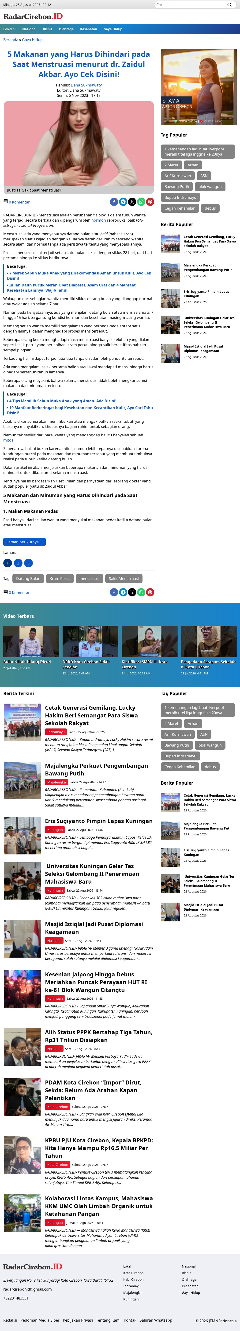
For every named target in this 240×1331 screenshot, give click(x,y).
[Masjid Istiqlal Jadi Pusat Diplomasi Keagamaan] (170, 353)
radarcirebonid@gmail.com (27, 1289)
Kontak (130, 1320)
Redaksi (10, 1320)
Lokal (7, 29)
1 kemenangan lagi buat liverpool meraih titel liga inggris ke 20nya (194, 151)
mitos (8, 440)
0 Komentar (19, 202)
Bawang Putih (177, 186)
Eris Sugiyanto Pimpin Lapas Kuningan (99, 821)
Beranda (10, 39)
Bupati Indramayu (180, 197)
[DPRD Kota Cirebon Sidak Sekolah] (91, 641)
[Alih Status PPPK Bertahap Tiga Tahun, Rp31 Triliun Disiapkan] (22, 1047)
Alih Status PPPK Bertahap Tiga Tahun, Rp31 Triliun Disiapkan (99, 1036)
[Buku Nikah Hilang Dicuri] (31, 641)
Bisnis (47, 29)
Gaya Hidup (113, 29)
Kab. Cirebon (133, 1279)
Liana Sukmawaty (86, 85)
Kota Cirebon (57, 1106)
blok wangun (210, 186)
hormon (98, 220)
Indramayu (56, 732)
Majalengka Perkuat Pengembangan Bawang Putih (208, 267)
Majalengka (56, 782)
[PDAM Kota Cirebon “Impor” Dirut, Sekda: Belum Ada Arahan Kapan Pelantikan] (22, 1097)
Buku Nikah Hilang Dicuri (27, 661)
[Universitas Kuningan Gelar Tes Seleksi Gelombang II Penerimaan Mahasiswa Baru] (170, 325)
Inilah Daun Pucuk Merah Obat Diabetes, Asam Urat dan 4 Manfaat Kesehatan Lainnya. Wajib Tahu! (71, 287)
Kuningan (55, 829)
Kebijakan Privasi (78, 1320)
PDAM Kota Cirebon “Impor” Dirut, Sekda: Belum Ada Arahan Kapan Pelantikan (93, 1090)
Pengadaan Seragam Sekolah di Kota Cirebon (208, 664)
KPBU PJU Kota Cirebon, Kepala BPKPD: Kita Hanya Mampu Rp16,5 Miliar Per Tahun (99, 1147)
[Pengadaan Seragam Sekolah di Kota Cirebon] (209, 641)
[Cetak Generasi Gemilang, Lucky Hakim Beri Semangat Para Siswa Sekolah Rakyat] (170, 244)
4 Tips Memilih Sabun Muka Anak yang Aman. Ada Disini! (62, 400)
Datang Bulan (28, 578)
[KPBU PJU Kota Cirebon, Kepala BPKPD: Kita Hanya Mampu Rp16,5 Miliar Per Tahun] (22, 1155)
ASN (204, 175)
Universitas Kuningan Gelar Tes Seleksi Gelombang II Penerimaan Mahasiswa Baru (209, 322)
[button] (9, 29)
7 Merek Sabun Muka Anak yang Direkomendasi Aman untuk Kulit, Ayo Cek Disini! (79, 275)
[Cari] (229, 4)
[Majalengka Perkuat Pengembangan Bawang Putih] (170, 272)
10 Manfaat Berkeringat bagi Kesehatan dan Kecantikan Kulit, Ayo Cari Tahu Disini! (80, 410)
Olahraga (66, 29)
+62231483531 (16, 1298)
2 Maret (171, 165)
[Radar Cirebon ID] (33, 16)
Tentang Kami (108, 1320)
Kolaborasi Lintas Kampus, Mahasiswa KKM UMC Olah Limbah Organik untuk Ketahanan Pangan (99, 1205)
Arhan (193, 165)
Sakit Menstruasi (124, 578)
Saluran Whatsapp (156, 1320)
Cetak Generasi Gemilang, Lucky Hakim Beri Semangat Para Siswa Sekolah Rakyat (210, 241)
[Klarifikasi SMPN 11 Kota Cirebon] (150, 641)
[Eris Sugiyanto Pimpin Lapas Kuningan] (170, 298)
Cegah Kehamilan (180, 208)
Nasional (29, 29)
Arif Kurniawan (178, 175)
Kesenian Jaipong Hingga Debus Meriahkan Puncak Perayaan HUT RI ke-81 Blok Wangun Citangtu (96, 982)
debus (210, 208)
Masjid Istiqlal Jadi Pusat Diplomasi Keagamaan (203, 348)
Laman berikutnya (23, 541)
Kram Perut (60, 578)
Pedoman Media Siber (40, 1320)
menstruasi (89, 578)
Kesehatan (88, 29)
